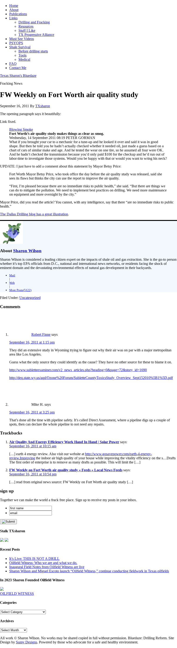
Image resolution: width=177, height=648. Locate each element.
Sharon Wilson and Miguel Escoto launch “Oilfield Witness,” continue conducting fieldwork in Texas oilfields (89, 571)
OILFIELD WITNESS (17, 594)
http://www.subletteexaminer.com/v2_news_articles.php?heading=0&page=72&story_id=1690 (78, 370)
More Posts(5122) (20, 290)
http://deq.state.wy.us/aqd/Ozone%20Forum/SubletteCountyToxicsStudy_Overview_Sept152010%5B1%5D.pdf (91, 378)
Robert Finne (40, 334)
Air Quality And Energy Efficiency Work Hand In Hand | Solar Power (64, 442)
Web (12, 282)
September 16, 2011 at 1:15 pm (32, 342)
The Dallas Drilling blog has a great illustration (34, 214)
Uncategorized (30, 298)
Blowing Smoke (21, 129)
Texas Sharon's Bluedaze (18, 76)
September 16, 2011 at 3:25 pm (32, 412)
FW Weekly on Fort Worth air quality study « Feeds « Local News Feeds (65, 470)
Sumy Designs (26, 642)
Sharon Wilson (27, 250)
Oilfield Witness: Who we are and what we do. (43, 563)
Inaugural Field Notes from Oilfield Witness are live (46, 567)
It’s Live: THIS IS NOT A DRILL (34, 559)
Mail (12, 275)
